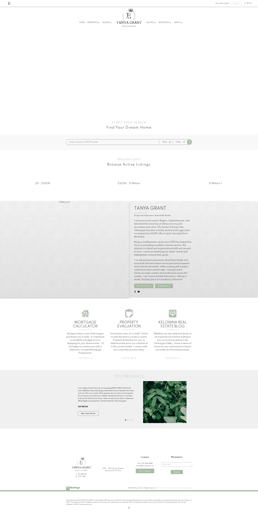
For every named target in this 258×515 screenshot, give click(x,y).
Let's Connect (145, 471)
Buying (106, 22)
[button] (143, 286)
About (177, 22)
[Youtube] (248, 4)
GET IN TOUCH (144, 286)
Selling (150, 22)
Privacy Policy (161, 488)
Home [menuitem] (82, 22)
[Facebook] (245, 4)
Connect (236, 3)
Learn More (84, 358)
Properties (92, 22)
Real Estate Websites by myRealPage (179, 488)
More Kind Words (88, 413)
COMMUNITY (164, 286)
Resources (164, 22)
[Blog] (251, 4)
